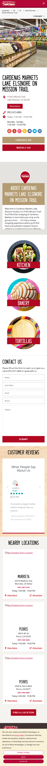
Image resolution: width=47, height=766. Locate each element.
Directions (15, 106)
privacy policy (19, 735)
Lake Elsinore (30, 10)
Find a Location (23, 712)
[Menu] (43, 3)
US (14, 10)
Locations (6, 10)
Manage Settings (23, 752)
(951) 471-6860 (14, 112)
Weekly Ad (23, 147)
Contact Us (23, 140)
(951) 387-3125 (24, 587)
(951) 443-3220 (24, 640)
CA (20, 10)
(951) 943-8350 (24, 692)
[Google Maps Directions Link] (23, 552)
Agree (23, 757)
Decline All (23, 761)
